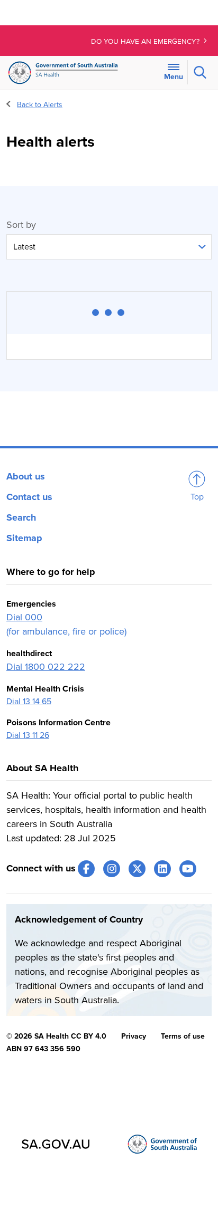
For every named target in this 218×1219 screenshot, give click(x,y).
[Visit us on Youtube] (187, 868)
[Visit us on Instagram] (111, 868)
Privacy (133, 1036)
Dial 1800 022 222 (45, 667)
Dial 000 (24, 617)
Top (197, 497)
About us (25, 476)
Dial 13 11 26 (27, 735)
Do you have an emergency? (146, 41)
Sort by (21, 225)
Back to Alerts (39, 104)
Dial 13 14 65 (28, 701)
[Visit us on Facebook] (86, 868)
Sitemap (24, 538)
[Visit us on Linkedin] (162, 868)
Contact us (29, 497)
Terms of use (183, 1036)
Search (21, 517)
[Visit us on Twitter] (137, 868)
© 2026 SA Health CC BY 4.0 (56, 1036)
